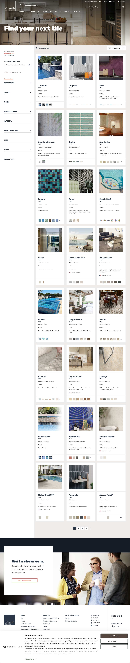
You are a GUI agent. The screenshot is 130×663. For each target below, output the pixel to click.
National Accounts (71, 621)
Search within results (12, 61)
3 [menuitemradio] (82, 528)
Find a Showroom (9, 55)
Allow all (114, 636)
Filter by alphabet (44, 48)
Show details (29, 659)
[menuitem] (70, 528)
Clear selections (8, 79)
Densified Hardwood (24, 31)
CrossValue (22, 42)
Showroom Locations (50, 621)
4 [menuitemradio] (86, 528)
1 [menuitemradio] (74, 528)
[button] (32, 4)
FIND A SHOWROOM (24, 580)
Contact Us (46, 624)
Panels (20, 20)
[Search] (123, 7)
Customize (113, 641)
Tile (19, 16)
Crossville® (46, 629)
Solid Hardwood (23, 23)
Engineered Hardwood (25, 27)
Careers (45, 626)
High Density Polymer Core (26, 35)
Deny (114, 646)
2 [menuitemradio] (78, 528)
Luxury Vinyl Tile (23, 39)
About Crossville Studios (51, 618)
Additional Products (24, 46)
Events (67, 618)
